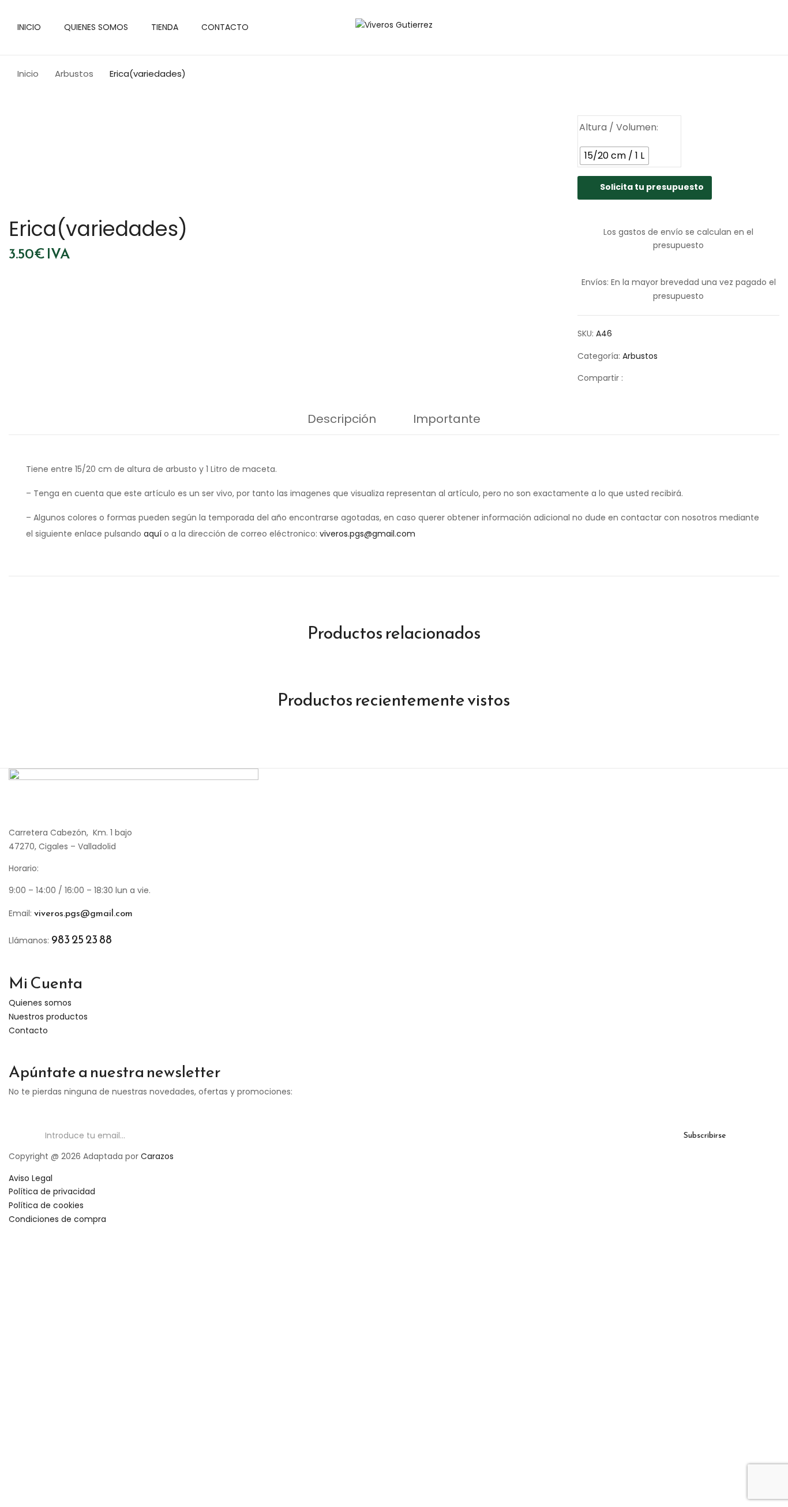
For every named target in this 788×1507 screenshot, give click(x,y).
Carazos (157, 1156)
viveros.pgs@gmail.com (367, 533)
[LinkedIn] (673, 378)
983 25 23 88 (81, 939)
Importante (447, 419)
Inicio (28, 74)
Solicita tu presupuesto (652, 187)
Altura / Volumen (617, 127)
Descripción (341, 419)
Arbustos (74, 74)
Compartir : (600, 378)
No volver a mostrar (225, 1492)
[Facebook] (638, 378)
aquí (153, 533)
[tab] (341, 421)
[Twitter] (655, 378)
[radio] (614, 155)
